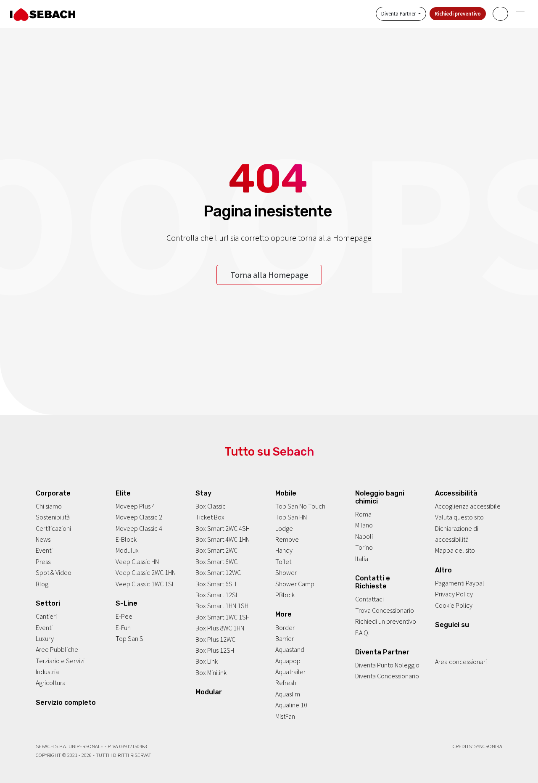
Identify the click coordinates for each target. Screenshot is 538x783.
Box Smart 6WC (216, 561)
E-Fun (123, 627)
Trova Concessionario (384, 610)
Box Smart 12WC (218, 572)
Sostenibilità (53, 517)
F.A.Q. (362, 632)
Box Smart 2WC (216, 550)
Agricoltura (51, 683)
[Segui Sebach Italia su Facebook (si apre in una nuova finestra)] (438, 639)
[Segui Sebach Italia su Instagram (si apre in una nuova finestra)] (449, 639)
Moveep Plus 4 (135, 506)
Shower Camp (294, 584)
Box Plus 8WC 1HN (219, 628)
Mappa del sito (455, 550)
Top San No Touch (300, 506)
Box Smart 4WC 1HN (222, 539)
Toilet (283, 561)
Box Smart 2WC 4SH (222, 528)
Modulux (127, 550)
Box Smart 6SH (215, 584)
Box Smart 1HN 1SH (221, 606)
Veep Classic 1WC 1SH (146, 584)
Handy (284, 550)
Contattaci (369, 599)
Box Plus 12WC (215, 639)
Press (43, 561)
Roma (363, 514)
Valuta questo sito (459, 517)
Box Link (206, 661)
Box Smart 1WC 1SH (222, 617)
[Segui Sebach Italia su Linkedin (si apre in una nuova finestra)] (472, 639)
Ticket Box (209, 517)
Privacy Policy (454, 594)
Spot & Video (53, 572)
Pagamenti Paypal (459, 583)
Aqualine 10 (291, 705)
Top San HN (291, 517)
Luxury (45, 638)
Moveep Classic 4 (139, 528)
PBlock (285, 595)
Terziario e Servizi (60, 660)
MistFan (285, 716)
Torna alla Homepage (269, 274)
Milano (364, 525)
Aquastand (289, 650)
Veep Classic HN (137, 561)
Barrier (284, 638)
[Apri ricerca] (500, 14)
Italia (361, 558)
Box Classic (210, 506)
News (43, 539)
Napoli (364, 536)
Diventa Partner (399, 14)
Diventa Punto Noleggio (387, 665)
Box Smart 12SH (217, 595)
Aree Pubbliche (57, 650)
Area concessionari (461, 662)
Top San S (129, 638)
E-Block (126, 539)
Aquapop (288, 660)
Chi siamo (49, 506)
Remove (287, 539)
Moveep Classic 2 (139, 517)
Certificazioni (53, 528)
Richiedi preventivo (458, 14)
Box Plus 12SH (214, 650)
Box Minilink (211, 672)
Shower (286, 572)
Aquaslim (287, 694)
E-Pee (124, 616)
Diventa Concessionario (387, 676)
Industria (47, 671)
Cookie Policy (453, 605)
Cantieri (46, 616)
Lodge (284, 528)
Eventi (44, 550)
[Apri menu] (520, 14)
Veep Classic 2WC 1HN (146, 572)
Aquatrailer (290, 671)
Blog (42, 584)
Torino (364, 547)
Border (285, 627)
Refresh (285, 683)
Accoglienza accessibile (468, 506)
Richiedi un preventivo (385, 621)
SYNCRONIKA (488, 746)
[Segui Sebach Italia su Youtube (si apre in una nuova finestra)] (461, 639)
